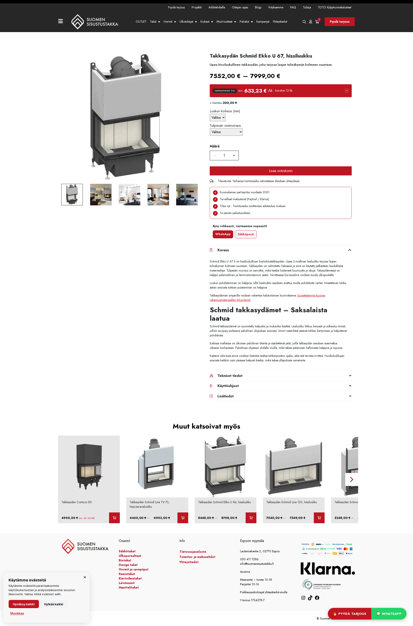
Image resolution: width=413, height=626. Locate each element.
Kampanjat (262, 21)
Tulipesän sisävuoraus (225, 125)
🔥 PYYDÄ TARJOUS (349, 613)
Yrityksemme (275, 7)
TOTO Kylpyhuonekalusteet (334, 7)
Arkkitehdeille (216, 7)
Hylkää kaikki (53, 604)
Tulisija (307, 7)
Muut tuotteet (224, 21)
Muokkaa (17, 613)
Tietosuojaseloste (192, 552)
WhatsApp (223, 234)
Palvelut (244, 21)
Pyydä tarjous (176, 7)
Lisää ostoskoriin (281, 170)
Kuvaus (223, 250)
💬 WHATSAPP (388, 613)
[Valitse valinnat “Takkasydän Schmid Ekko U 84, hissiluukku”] (251, 517)
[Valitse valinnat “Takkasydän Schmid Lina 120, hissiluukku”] (319, 517)
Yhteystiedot (280, 21)
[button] (281, 91)
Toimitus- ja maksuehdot (197, 557)
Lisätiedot (225, 396)
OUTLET (141, 21)
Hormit (168, 21)
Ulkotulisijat (186, 21)
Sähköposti (246, 234)
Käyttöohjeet (228, 386)
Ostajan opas (240, 7)
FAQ (293, 7)
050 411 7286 (249, 559)
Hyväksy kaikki (24, 604)
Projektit (197, 7)
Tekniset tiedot (229, 375)
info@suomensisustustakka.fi (257, 564)
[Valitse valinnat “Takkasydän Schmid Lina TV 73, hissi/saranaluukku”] (182, 517)
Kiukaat (204, 21)
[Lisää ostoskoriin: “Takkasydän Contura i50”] (114, 517)
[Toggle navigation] (62, 22)
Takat (153, 21)
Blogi (258, 7)
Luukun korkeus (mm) (225, 111)
